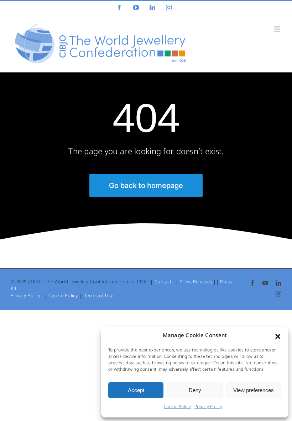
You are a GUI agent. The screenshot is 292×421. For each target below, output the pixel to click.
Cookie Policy (177, 407)
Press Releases (195, 282)
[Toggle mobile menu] (277, 29)
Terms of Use (98, 296)
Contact (163, 282)
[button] (277, 336)
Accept (136, 390)
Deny (195, 390)
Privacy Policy (208, 407)
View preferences (253, 390)
